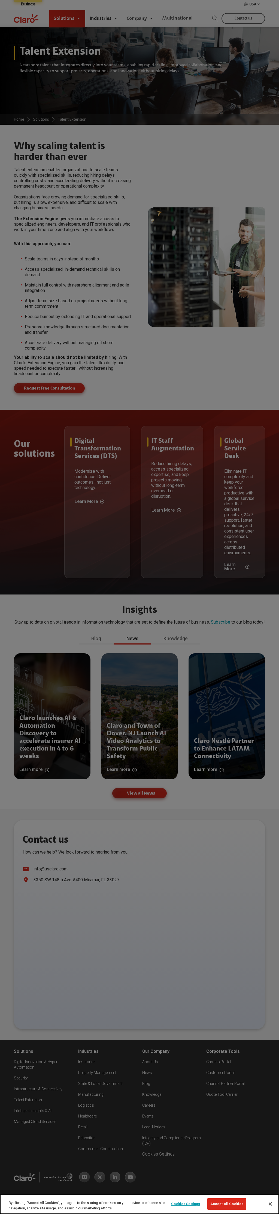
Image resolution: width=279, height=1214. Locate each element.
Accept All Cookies (226, 1204)
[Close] (270, 1204)
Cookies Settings (185, 1204)
